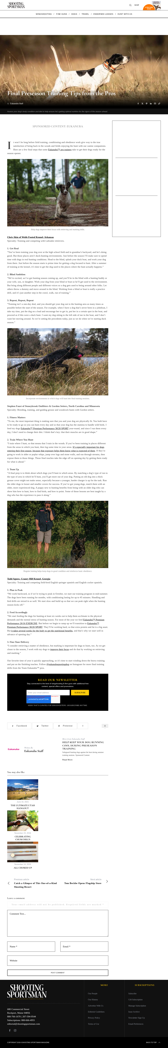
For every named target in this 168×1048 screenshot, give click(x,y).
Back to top (151, 1042)
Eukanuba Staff (33, 751)
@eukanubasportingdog (57, 664)
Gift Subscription (135, 999)
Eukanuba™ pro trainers (60, 149)
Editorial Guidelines (96, 1012)
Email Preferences (135, 1024)
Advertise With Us (95, 1005)
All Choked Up (23, 867)
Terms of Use (93, 1024)
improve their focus (59, 649)
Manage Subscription (137, 1005)
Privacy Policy (94, 1018)
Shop (136, 5)
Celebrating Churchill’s (23, 838)
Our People (92, 993)
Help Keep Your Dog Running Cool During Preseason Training (83, 745)
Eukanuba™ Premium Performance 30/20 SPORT (45, 428)
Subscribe (132, 993)
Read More (67, 760)
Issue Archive (134, 1012)
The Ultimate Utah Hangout (23, 807)
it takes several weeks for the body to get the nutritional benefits (42, 630)
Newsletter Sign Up (136, 1018)
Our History (93, 999)
